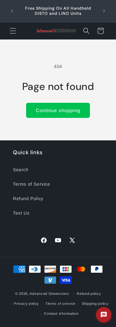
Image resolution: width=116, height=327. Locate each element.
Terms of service (60, 303)
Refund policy (89, 294)
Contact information (61, 313)
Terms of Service (31, 184)
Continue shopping (58, 110)
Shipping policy (95, 303)
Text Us (21, 213)
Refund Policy (28, 198)
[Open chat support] (103, 315)
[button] (13, 31)
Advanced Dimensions (49, 294)
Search (21, 169)
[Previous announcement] (12, 11)
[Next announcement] (104, 11)
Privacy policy (26, 303)
